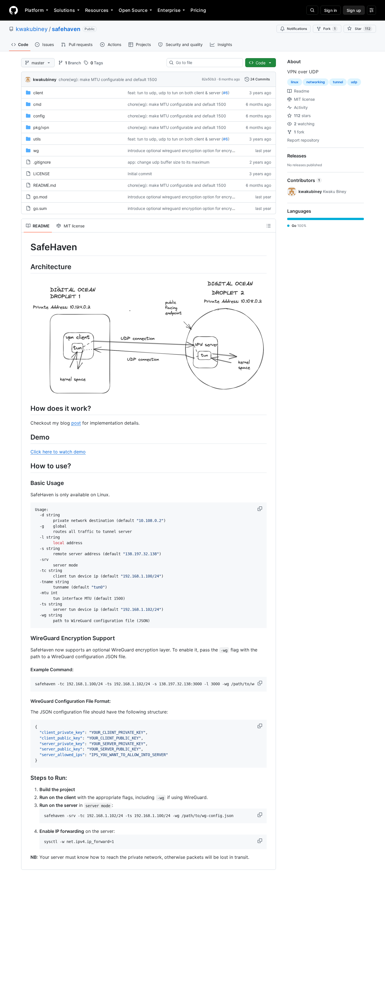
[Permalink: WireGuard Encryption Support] (26, 638)
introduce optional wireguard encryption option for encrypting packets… (194, 150)
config (39, 115)
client (38, 92)
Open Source (133, 10)
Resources (97, 10)
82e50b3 (209, 79)
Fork (329, 29)
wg (36, 150)
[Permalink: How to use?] (26, 466)
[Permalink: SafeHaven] (26, 247)
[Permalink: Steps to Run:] (26, 778)
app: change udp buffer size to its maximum (168, 162)
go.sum (40, 208)
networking (315, 82)
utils (37, 139)
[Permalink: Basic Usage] (26, 483)
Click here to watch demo (58, 452)
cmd (37, 104)
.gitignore (42, 162)
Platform (34, 10)
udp (354, 82)
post (76, 423)
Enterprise (169, 10)
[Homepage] (13, 10)
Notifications (297, 29)
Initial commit (140, 173)
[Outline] (268, 225)
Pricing (198, 10)
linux (294, 82)
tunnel (338, 82)
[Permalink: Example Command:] (26, 669)
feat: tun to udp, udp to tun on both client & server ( (175, 92)
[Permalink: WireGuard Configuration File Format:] (26, 701)
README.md (44, 185)
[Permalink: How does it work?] (26, 408)
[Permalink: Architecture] (26, 267)
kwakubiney (32, 29)
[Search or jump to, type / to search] (312, 10)
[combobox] (207, 62)
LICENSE (41, 173)
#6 (225, 92)
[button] (260, 509)
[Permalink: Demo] (26, 437)
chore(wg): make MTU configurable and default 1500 (108, 79)
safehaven (66, 29)
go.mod (40, 196)
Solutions (64, 10)
